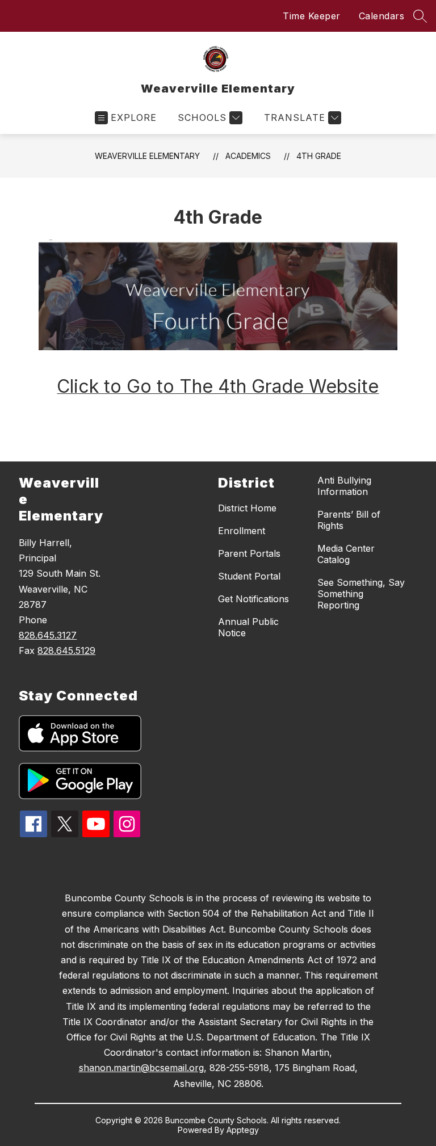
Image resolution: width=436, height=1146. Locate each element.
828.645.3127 (48, 635)
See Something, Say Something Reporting (361, 594)
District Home (247, 508)
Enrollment (241, 530)
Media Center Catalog (346, 554)
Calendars (382, 16)
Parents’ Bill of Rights (348, 520)
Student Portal (249, 576)
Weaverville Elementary (147, 156)
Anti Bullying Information (344, 486)
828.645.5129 (66, 650)
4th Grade (318, 156)
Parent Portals (249, 553)
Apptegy (243, 1130)
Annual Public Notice (248, 627)
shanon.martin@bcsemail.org (141, 1067)
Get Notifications (253, 599)
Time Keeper (312, 16)
